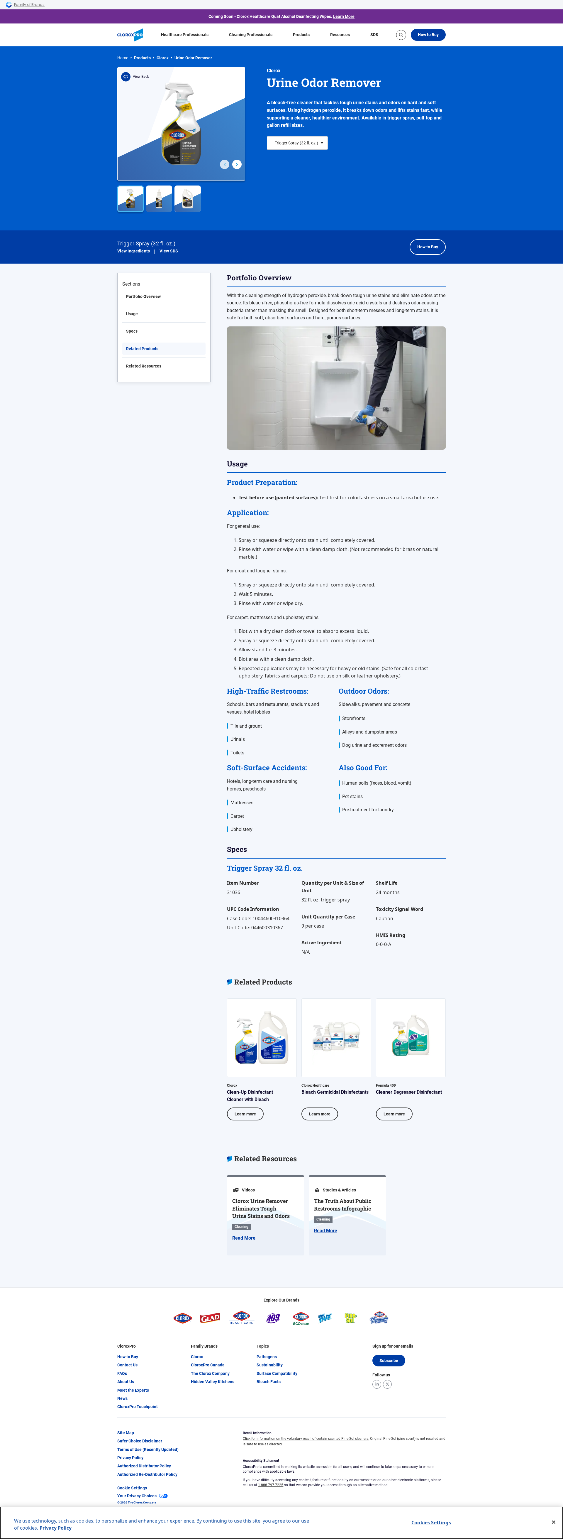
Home (122, 58)
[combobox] (274, 143)
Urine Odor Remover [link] (193, 58)
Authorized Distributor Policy (144, 1466)
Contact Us (127, 1365)
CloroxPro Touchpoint (137, 1406)
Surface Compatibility (277, 1373)
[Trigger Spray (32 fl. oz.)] (130, 198)
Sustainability (270, 1365)
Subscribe (388, 1360)
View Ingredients (133, 251)
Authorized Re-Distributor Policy (147, 1474)
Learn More (344, 16)
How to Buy (428, 34)
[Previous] (224, 164)
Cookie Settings (132, 1488)
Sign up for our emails (392, 1346)
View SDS (169, 251)
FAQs (122, 1373)
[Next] (237, 164)
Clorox (163, 58)
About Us (125, 1381)
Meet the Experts (133, 1390)
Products (142, 58)
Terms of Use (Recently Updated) (148, 1449)
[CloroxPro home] (130, 35)
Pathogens (267, 1356)
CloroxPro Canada (208, 1365)
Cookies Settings (431, 1522)
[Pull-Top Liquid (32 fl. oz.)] (159, 198)
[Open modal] (181, 124)
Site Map (125, 1432)
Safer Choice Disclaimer (139, 1441)
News (122, 1398)
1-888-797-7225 (270, 1485)
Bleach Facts (269, 1381)
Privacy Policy (130, 1457)
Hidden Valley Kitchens (212, 1381)
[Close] (553, 1522)
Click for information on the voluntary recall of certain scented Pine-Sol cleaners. (306, 1439)
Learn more (245, 1114)
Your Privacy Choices (137, 1496)
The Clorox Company (210, 1373)
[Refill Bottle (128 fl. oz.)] (187, 198)
